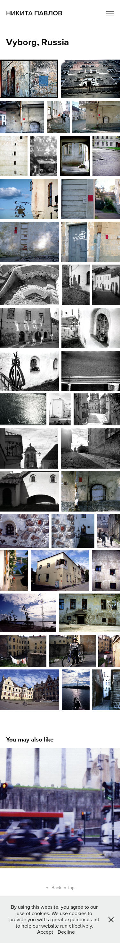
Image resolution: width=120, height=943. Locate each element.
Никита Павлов (34, 13)
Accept (45, 931)
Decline (66, 931)
